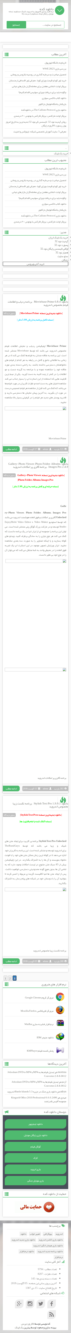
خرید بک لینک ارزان (58, 237)
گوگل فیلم (35, 1146)
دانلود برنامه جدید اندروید (50, 1251)
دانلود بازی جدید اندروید (23, 1240)
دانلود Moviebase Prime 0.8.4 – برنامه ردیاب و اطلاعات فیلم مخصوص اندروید (38, 303)
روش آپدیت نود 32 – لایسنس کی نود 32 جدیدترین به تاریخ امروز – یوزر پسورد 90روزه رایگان (35, 123)
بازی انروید (35, 1169)
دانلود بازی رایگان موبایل (35, 1135)
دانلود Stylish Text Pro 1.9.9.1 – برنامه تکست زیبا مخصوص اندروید (40, 805)
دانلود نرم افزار (27, 1251)
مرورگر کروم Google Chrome (39, 997)
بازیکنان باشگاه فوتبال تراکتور (52, 104)
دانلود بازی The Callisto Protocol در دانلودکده (43, 109)
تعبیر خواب (35, 1234)
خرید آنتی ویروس (35, 263)
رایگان (65, 260)
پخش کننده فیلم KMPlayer (40, 1050)
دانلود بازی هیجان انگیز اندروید (48, 1245)
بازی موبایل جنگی (35, 1180)
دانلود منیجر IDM (45, 1037)
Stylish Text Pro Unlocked (52, 841)
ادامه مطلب (11, 449)
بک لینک (19, 1327)
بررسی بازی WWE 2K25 (54, 68)
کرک (35, 1157)
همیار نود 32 (61, 252)
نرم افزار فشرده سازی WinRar (39, 1024)
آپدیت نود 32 (61, 241)
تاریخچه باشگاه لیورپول (55, 62)
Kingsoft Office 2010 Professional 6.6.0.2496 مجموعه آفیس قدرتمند (38, 1099)
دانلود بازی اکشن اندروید (51, 1240)
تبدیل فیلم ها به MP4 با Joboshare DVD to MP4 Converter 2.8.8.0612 (37, 1074)
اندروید (53, 350)
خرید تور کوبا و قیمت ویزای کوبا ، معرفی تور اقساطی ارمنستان (37, 80)
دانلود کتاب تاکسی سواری (54, 98)
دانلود (23, 1234)
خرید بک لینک (61, 153)
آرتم (64, 1081)
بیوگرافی (48, 1234)
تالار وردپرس (27, 1323)
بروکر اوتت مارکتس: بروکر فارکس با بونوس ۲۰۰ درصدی (40, 115)
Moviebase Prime (56, 346)
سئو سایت (63, 256)
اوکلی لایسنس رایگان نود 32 (54, 248)
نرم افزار (59, 1257)
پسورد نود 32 (61, 245)
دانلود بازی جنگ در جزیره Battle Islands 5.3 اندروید (32, 1091)
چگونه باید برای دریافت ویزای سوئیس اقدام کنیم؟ (42, 92)
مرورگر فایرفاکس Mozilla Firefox (37, 1011)
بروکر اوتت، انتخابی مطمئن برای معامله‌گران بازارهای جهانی (39, 86)
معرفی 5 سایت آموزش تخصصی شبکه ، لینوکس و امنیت (39, 131)
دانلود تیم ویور (35, 1124)
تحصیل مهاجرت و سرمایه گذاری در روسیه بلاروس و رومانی (38, 74)
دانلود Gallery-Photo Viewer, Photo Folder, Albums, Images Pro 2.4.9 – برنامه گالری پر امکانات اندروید (38, 465)
